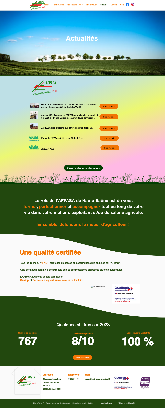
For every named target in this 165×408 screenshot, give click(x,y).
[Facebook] (127, 4)
